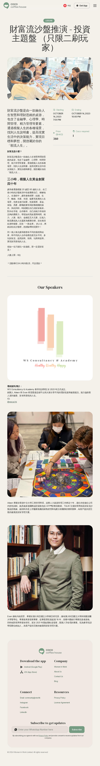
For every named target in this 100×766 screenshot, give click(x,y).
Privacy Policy (59, 698)
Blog (56, 681)
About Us (57, 671)
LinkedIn (23, 712)
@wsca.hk (12, 402)
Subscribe (77, 729)
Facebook (24, 707)
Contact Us (58, 676)
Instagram (24, 702)
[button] (94, 5)
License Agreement (62, 702)
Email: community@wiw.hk (30, 698)
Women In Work (60, 667)
